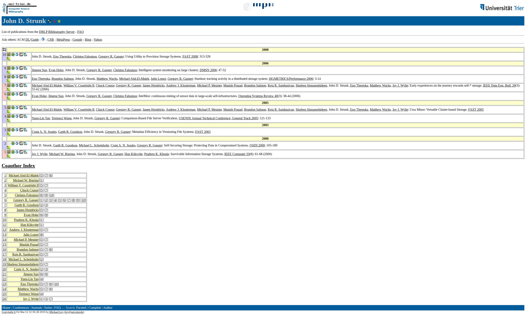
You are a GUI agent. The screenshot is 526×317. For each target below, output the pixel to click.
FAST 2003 (203, 132)
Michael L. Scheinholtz (94, 145)
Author (107, 307)
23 (4, 284)
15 (4, 244)
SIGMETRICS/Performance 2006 (291, 78)
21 (4, 274)
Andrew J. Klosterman (180, 85)
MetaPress (63, 39)
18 (4, 259)
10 (51, 195)
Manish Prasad (232, 85)
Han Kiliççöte (134, 154)
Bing (88, 39)
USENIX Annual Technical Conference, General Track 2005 (218, 118)
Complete (95, 307)
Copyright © (9, 312)
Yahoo (98, 39)
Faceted (81, 307)
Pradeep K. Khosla (156, 154)
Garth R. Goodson (70, 132)
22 (4, 279)
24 (4, 289)
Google (77, 39)
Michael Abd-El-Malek (134, 78)
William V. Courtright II (78, 85)
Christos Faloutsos (85, 56)
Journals (36, 307)
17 (4, 254)
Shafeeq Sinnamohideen (311, 85)
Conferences (21, 307)
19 (4, 264)
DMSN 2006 (208, 70)
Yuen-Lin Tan (41, 118)
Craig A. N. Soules (44, 132)
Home (6, 307)
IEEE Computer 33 (236, 154)
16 (4, 249)
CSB (50, 39)
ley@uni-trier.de (74, 312)
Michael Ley (57, 312)
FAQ (80, 32)
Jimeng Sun (39, 70)
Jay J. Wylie (400, 85)
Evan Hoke (56, 70)
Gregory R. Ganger (111, 56)
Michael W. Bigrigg (62, 154)
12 (4, 229)
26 (4, 299)
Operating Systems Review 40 (258, 96)
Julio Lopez (158, 78)
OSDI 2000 (257, 145)
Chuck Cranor (105, 85)
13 (4, 234)
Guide (35, 39)
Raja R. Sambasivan (281, 85)
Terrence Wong (62, 118)
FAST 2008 (190, 56)
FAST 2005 (476, 109)
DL (27, 39)
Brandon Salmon (63, 78)
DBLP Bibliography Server (57, 32)
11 (4, 224)
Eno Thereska (62, 56)
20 (4, 269)
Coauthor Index (18, 165)
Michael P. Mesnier (209, 85)
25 (4, 294)
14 (4, 239)
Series (48, 307)
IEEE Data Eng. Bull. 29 (499, 85)
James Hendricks (154, 85)
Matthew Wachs (107, 78)
